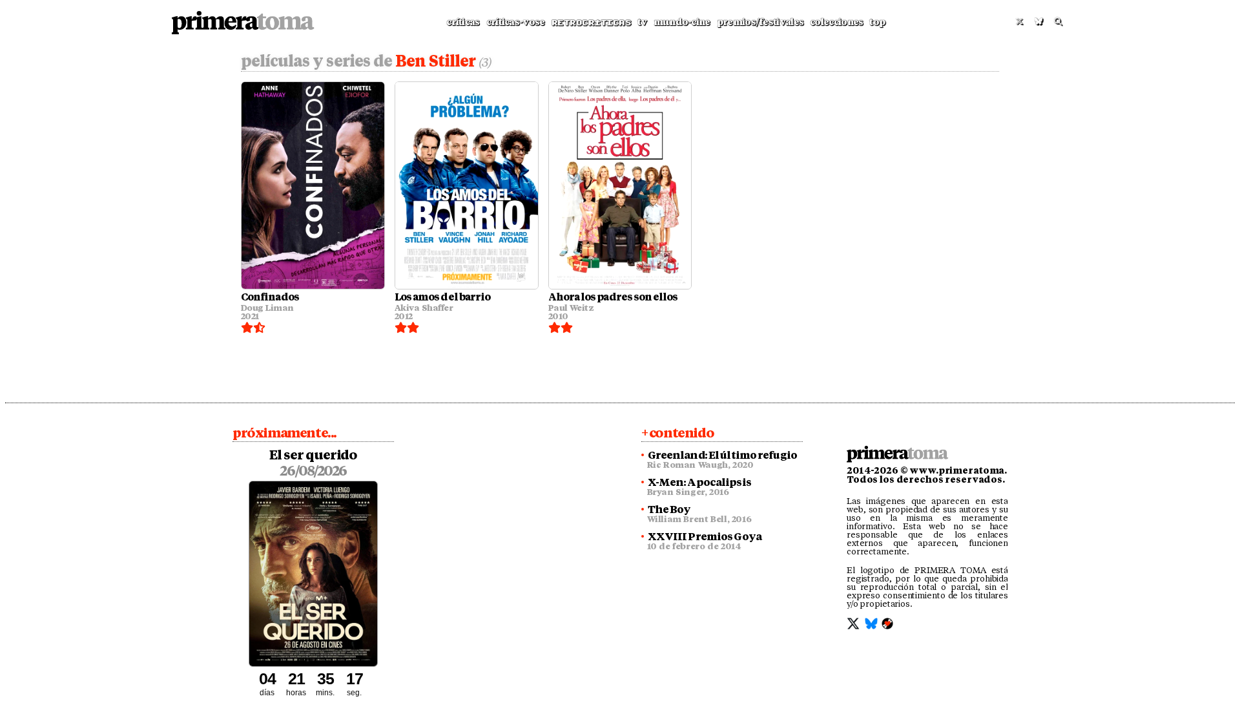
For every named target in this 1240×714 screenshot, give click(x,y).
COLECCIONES (836, 22)
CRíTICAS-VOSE (515, 22)
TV (642, 22)
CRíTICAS (462, 22)
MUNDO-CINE (682, 22)
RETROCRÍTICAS (592, 22)
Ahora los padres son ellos (613, 297)
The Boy (669, 510)
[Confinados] (313, 185)
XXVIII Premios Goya (704, 537)
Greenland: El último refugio (722, 455)
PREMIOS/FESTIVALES (760, 22)
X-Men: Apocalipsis (699, 482)
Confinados (270, 297)
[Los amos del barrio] (467, 185)
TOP (877, 22)
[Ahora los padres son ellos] (620, 185)
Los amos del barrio (442, 297)
